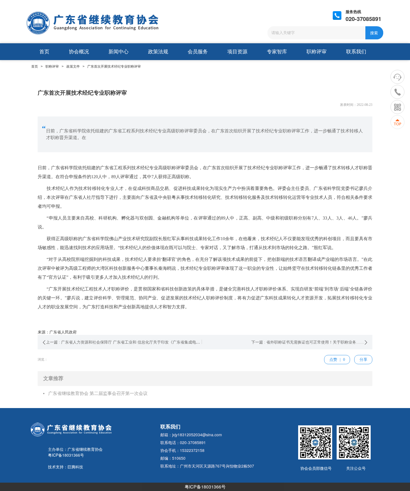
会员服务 (198, 51)
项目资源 (237, 51)
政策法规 (158, 51)
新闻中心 (118, 51)
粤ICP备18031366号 (205, 486)
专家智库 (277, 51)
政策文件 (73, 66)
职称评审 (317, 51)
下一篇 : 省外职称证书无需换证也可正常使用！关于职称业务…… (307, 342)
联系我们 (356, 51)
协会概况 (79, 51)
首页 (44, 51)
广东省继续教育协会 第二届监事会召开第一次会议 (98, 393)
